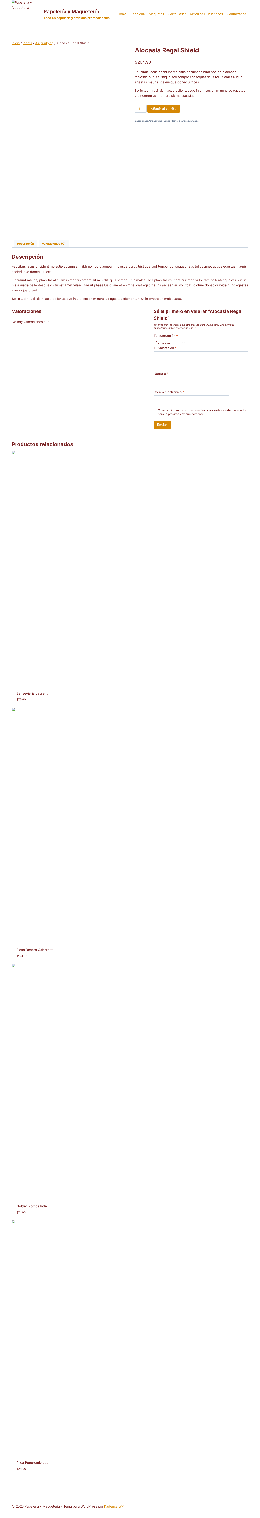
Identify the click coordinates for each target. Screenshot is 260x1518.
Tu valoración (165, 348)
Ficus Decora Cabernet (35, 950)
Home (122, 14)
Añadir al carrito (163, 109)
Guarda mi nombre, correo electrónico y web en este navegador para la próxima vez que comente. (202, 412)
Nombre (161, 374)
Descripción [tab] (25, 243)
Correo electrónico (169, 392)
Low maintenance (189, 120)
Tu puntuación (166, 336)
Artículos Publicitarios (206, 14)
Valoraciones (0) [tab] (53, 243)
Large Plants (171, 120)
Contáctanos (236, 14)
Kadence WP (114, 1506)
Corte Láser (177, 14)
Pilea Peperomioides (32, 1462)
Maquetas (156, 14)
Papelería (138, 14)
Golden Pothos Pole (32, 1206)
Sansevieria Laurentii (33, 693)
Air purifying (155, 120)
